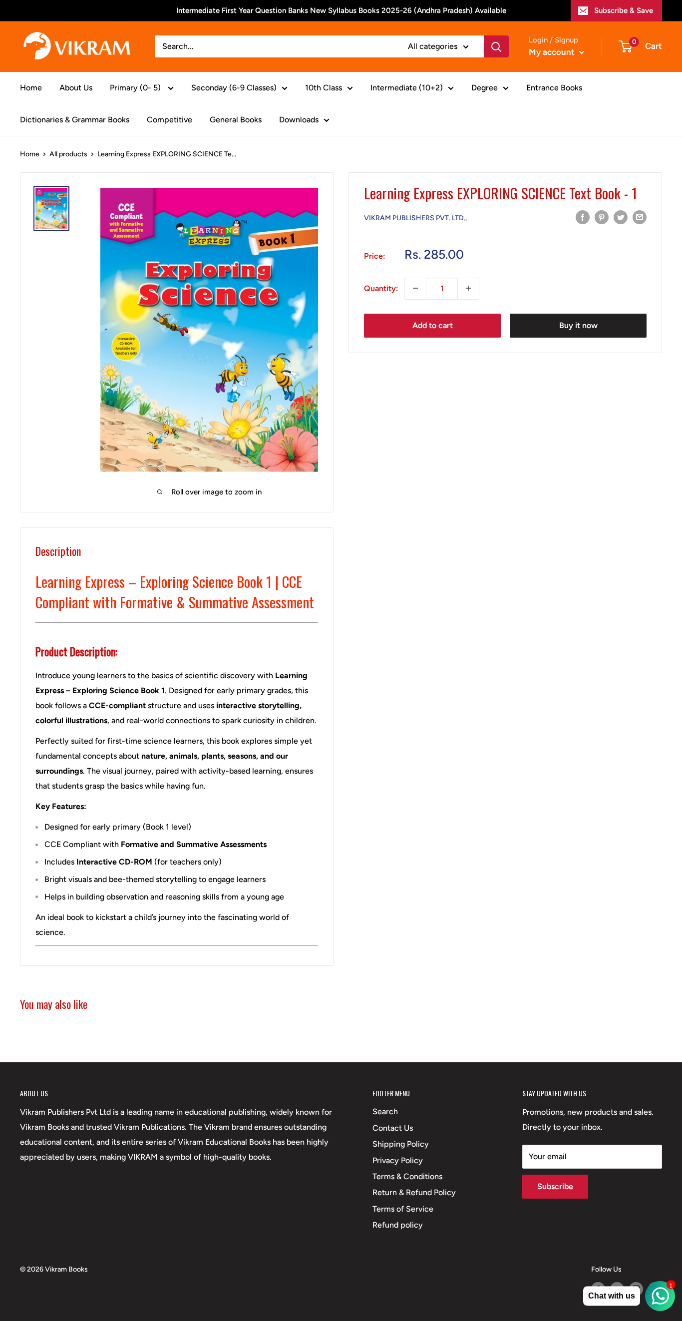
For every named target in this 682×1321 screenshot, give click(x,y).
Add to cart (432, 325)
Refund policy (397, 1225)
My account (553, 52)
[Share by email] (640, 216)
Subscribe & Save (623, 10)
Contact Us (392, 1128)
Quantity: (381, 288)
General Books (236, 119)
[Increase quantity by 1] (468, 288)
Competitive (169, 119)
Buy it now (578, 325)
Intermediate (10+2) (406, 87)
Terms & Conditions (407, 1176)
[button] (176, 957)
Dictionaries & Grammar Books (74, 119)
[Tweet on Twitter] (621, 216)
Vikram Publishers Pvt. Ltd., (415, 217)
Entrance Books (554, 87)
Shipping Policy (400, 1144)
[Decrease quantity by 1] (415, 288)
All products (68, 154)
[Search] (496, 46)
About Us (75, 87)
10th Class (323, 87)
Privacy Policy (397, 1160)
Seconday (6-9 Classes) (234, 87)
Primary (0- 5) (136, 87)
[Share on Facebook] (583, 216)
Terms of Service (402, 1209)
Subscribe (555, 1186)
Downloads (299, 119)
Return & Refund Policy (414, 1192)
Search (385, 1111)
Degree (484, 87)
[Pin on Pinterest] (602, 216)
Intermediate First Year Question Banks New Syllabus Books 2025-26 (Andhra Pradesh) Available (341, 10)
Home (31, 87)
